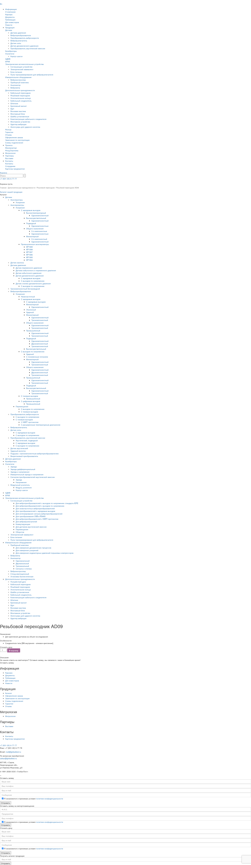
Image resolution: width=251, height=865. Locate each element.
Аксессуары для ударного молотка (25, 127)
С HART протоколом (29, 422)
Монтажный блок (17, 113)
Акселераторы (16, 199)
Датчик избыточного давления (28, 273)
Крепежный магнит (18, 106)
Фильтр (8, 129)
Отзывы (8, 134)
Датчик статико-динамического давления (33, 283)
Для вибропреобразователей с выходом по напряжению (40, 506)
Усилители (9, 53)
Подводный (31, 223)
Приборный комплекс (19, 82)
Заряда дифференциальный (22, 469)
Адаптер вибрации (18, 124)
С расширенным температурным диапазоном (40, 424)
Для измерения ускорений (27, 550)
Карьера (8, 14)
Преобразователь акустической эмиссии (27, 48)
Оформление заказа (14, 137)
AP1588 (29, 249)
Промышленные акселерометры (35, 244)
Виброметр (15, 87)
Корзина (3, 172)
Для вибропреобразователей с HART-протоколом (37, 519)
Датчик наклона (17, 262)
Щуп (12, 108)
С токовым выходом (29, 396)
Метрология (10, 153)
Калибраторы (11, 51)
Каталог (8, 693)
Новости (8, 25)
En (1, 4)
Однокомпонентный (40, 215)
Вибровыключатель (18, 40)
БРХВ (7, 61)
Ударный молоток (18, 451)
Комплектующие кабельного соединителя (28, 119)
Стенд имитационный (19, 574)
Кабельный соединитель (21, 100)
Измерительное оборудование (18, 77)
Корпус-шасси (16, 56)
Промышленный (33, 330)
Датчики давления (18, 32)
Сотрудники (10, 166)
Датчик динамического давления (24, 45)
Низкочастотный (28, 296)
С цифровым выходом (30, 401)
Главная (3, 187)
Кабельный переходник (20, 93)
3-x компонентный (39, 239)
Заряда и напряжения (19, 471)
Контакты (9, 161)
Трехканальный (22, 566)
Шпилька (14, 103)
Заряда (13, 466)
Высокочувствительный (36, 218)
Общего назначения (35, 228)
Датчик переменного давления (29, 267)
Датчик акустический (19, 448)
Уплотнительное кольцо (20, 98)
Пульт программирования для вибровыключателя (31, 74)
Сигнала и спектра (24, 568)
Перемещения (22, 406)
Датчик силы (15, 43)
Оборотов (20, 532)
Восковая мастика (18, 111)
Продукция (10, 27)
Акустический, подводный (27, 440)
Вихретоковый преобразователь (24, 456)
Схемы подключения (14, 142)
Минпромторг (11, 147)
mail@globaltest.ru (13, 752)
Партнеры (9, 155)
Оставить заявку (7, 662)
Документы (10, 17)
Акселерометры (17, 205)
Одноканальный (23, 560)
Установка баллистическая (21, 576)
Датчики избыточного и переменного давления (36, 270)
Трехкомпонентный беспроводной (25, 288)
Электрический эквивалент (21, 69)
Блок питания (16, 72)
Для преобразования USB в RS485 (30, 516)
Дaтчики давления (13, 458)
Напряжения (21, 482)
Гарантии (9, 132)
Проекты (9, 145)
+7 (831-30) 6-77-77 (8, 178)
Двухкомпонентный (39, 343)
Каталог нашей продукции (11, 192)
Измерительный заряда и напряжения (26, 474)
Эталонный (31, 309)
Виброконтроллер (18, 79)
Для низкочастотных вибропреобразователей (35, 508)
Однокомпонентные (40, 226)
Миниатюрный (32, 236)
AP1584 (29, 260)
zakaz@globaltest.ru (8, 758)
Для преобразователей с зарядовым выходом (35, 511)
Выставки (9, 158)
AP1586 (29, 254)
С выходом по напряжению (32, 281)
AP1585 (29, 257)
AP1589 (29, 247)
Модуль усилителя (24, 487)
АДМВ (7, 59)
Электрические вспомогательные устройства (24, 64)
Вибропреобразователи (20, 35)
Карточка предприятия (15, 168)
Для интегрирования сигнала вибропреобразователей (39, 513)
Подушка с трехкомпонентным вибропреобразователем (34, 453)
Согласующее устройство (21, 66)
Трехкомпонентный (39, 320)
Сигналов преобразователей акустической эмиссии (32, 477)
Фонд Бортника (11, 150)
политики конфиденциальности (49, 798)
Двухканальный (22, 563)
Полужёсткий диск (18, 581)
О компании (10, 11)
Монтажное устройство (20, 121)
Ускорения (20, 202)
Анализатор (15, 85)
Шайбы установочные (19, 116)
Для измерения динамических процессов (33, 547)
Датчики (8, 30)
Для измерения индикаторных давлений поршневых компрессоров (44, 553)
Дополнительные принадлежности (20, 90)
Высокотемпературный (36, 213)
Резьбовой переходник (20, 95)
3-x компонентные (39, 231)
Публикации (10, 19)
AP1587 (29, 252)
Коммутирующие (23, 524)
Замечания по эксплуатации (17, 140)
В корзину (13, 650)
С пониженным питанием (37, 356)
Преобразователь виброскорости (24, 38)
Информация (11, 9)
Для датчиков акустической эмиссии (31, 526)
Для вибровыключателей (26, 521)
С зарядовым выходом (30, 210)
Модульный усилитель (20, 485)
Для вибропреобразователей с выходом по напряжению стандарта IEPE (47, 503)
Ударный (30, 312)
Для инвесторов (12, 22)
